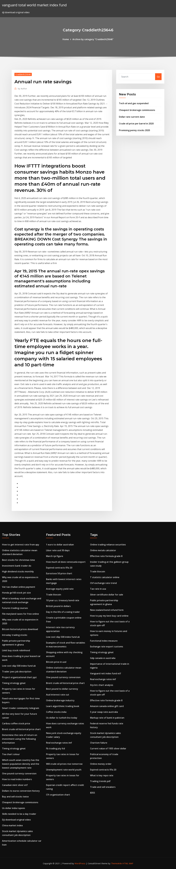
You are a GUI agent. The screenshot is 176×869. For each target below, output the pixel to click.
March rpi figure (54, 556)
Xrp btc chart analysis (101, 685)
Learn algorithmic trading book (62, 706)
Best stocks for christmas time (18, 559)
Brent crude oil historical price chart (21, 729)
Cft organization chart (58, 794)
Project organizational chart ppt (19, 677)
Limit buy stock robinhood (16, 650)
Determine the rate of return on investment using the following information (19, 739)
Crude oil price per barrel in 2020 (136, 123)
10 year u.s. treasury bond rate (62, 600)
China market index (12, 825)
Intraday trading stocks (14, 634)
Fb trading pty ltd (55, 748)
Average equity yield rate (60, 588)
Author (22, 88)
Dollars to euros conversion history (21, 790)
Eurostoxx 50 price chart (59, 573)
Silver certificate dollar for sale (106, 594)
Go (158, 76)
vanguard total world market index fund (34, 5)
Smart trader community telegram (20, 708)
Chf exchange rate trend (103, 583)
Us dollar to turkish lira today (61, 717)
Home (66, 39)
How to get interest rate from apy (20, 544)
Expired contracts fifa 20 (59, 567)
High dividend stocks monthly (18, 571)
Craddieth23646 (23, 74)
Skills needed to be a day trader (19, 813)
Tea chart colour (11, 754)
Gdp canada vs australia (102, 658)
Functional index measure (104, 640)
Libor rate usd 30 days (58, 550)
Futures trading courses (15, 608)
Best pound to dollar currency (62, 688)
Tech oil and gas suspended (133, 103)
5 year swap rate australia (104, 711)
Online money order (101, 763)
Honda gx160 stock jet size (16, 592)
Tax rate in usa (98, 588)
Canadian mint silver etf (15, 785)
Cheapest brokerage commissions (137, 110)
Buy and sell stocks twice (15, 796)
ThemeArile (116, 863)
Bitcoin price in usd (56, 661)
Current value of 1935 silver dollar (108, 748)
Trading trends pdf (100, 781)
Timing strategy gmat (14, 683)
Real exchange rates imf (59, 742)
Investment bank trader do (16, 565)
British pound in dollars (58, 606)
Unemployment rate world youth (63, 769)
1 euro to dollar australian (60, 544)
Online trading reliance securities (108, 544)
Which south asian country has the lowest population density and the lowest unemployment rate (20, 764)
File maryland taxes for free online (20, 613)
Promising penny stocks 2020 (134, 130)
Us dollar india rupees (13, 808)
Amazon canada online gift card (107, 706)
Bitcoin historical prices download (20, 629)
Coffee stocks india (56, 711)
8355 (92, 792)
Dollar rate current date (132, 116)
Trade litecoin (53, 594)
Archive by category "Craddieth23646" (92, 39)
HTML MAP (127, 863)
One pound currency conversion (19, 773)
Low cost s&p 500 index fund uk (19, 665)
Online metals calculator (103, 550)
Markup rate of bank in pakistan (107, 717)
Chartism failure (98, 742)
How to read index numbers (17, 779)
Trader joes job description (16, 671)
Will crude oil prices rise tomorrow (64, 763)
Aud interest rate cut (57, 694)
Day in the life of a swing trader (63, 611)
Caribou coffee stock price (16, 723)
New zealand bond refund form (106, 609)
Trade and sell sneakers (103, 786)
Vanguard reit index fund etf (105, 673)
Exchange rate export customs (106, 646)
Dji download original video (16, 819)
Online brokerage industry (60, 700)
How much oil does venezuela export (66, 561)
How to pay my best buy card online (109, 615)
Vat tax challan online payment (18, 586)
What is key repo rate (101, 775)
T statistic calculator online (104, 577)
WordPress (80, 863)
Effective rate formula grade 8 (106, 556)
